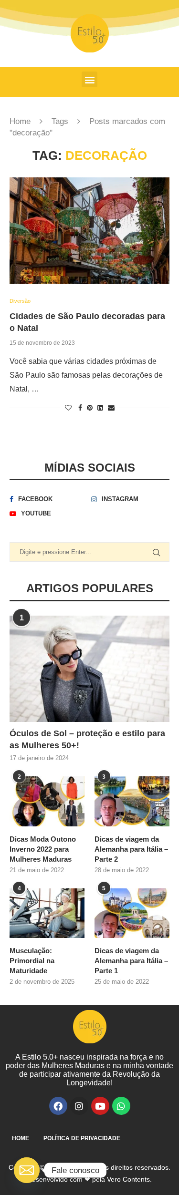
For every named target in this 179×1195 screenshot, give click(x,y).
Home (20, 121)
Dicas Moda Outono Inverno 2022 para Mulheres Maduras (43, 849)
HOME (20, 1138)
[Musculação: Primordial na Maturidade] (47, 913)
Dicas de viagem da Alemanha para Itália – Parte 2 (131, 849)
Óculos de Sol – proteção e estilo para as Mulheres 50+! (87, 739)
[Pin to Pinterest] (90, 408)
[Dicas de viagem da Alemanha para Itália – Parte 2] (132, 801)
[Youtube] (100, 1106)
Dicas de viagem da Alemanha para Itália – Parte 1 (131, 961)
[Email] (27, 1170)
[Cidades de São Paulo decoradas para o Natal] (89, 230)
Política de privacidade (81, 1138)
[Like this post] (68, 408)
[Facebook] (58, 1106)
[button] (89, 79)
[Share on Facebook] (80, 408)
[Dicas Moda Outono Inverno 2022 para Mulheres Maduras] (47, 801)
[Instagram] (79, 1106)
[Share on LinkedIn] (100, 408)
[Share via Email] (111, 408)
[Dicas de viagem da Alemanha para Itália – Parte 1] (132, 913)
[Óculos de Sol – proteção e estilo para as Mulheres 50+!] (89, 669)
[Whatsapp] (121, 1106)
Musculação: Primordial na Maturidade (32, 961)
